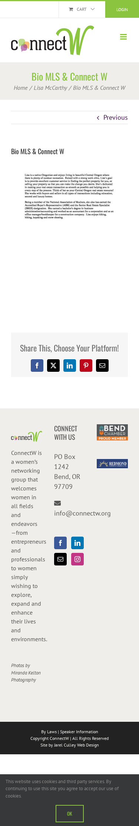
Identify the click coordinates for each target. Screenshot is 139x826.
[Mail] (60, 559)
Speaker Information (79, 731)
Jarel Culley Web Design (76, 745)
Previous (115, 117)
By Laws (49, 731)
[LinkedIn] (77, 543)
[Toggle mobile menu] (124, 37)
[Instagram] (77, 559)
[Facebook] (60, 543)
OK (69, 813)
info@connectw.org (82, 513)
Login (122, 9)
